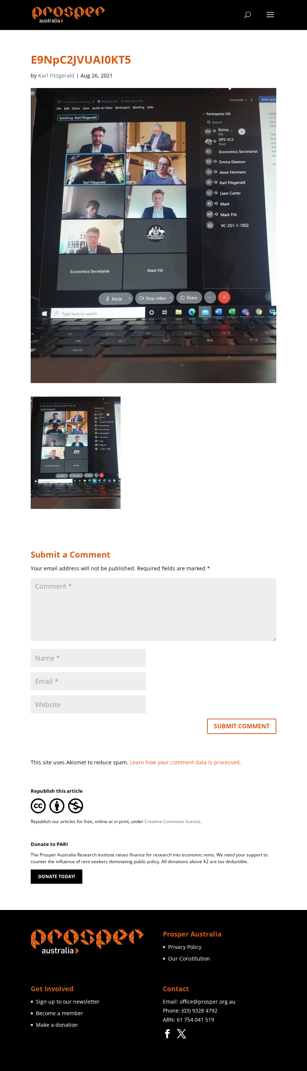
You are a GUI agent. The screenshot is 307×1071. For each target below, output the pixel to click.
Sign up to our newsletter (68, 1001)
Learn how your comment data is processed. (185, 762)
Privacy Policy (184, 946)
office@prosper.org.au (207, 1001)
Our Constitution (189, 958)
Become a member (59, 1013)
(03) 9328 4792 (200, 1010)
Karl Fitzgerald (56, 75)
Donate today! (56, 876)
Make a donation (57, 1024)
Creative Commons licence (172, 821)
